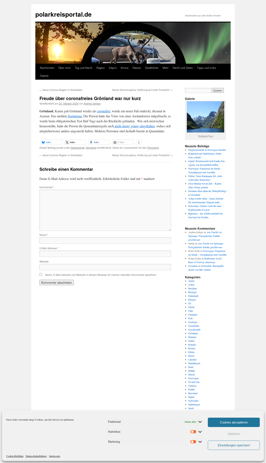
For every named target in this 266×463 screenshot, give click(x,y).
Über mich (64, 68)
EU (190, 303)
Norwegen (193, 378)
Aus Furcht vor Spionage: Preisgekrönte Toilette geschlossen (205, 235)
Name (43, 234)
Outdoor (192, 385)
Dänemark (193, 295)
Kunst (191, 355)
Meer (190, 367)
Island (191, 340)
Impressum (54, 456)
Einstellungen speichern (234, 445)
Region (100, 68)
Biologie (192, 292)
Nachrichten (47, 68)
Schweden (193, 400)
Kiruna (124, 68)
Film (190, 310)
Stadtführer (151, 68)
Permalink (153, 147)
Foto (190, 318)
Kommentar (46, 187)
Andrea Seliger (92, 103)
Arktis (191, 284)
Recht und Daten (183, 68)
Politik (191, 389)
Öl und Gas (194, 382)
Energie (192, 299)
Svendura (193, 265)
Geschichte (193, 325)
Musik (191, 374)
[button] (51, 142)
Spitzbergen (194, 404)
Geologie (192, 322)
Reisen (137, 68)
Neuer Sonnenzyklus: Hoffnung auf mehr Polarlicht (142, 90)
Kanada (192, 344)
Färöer (191, 307)
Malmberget (194, 363)
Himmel (192, 337)
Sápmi (113, 68)
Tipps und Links (206, 68)
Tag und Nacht (83, 68)
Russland (192, 393)
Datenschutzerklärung (36, 456)
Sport (191, 408)
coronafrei (103, 111)
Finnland (192, 314)
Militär (191, 370)
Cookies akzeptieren (234, 422)
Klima (191, 352)
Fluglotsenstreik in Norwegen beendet (207, 149)
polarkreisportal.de (63, 14)
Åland (191, 280)
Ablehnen (234, 434)
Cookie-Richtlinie (14, 456)
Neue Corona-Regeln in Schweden (61, 90)
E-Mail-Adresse (49, 248)
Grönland (91, 147)
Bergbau (192, 288)
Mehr (166, 68)
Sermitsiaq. (75, 116)
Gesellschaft (77, 147)
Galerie (44, 76)
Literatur (192, 359)
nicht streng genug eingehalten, (134, 126)
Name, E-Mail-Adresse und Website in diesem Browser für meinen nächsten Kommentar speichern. (101, 274)
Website (44, 261)
